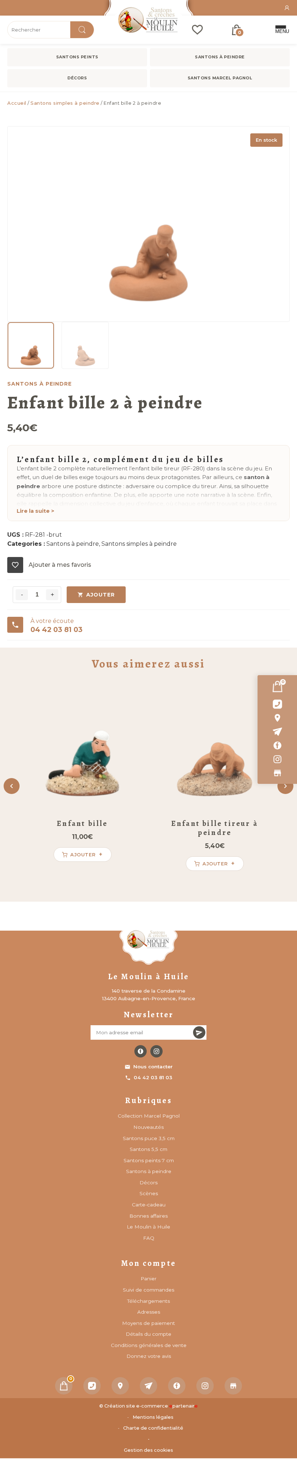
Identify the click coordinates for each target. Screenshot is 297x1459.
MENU (280, 31)
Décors (77, 77)
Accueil (16, 103)
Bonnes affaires (148, 1216)
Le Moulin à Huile (148, 1227)
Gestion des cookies (148, 1450)
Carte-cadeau (149, 1204)
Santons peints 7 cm (149, 1160)
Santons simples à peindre (65, 103)
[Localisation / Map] (277, 718)
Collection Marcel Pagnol (149, 1116)
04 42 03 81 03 (153, 1077)
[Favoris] (197, 30)
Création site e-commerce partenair (151, 1406)
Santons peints (77, 56)
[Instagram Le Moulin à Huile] (156, 1051)
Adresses (148, 1312)
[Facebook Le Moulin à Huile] (140, 1051)
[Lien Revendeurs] (277, 773)
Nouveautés (148, 1127)
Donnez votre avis (148, 1356)
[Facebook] (277, 745)
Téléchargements (148, 1301)
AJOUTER (100, 594)
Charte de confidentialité (153, 1428)
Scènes (148, 1193)
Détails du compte (148, 1334)
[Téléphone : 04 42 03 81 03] (277, 704)
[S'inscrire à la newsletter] (199, 1032)
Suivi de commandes (148, 1290)
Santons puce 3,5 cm (149, 1138)
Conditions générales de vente (149, 1345)
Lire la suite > (35, 511)
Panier (148, 1278)
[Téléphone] (92, 1385)
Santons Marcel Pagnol (220, 77)
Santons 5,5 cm (148, 1149)
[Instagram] (277, 759)
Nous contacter (153, 1066)
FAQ (148, 1238)
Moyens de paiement (148, 1323)
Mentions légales (153, 1417)
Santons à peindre (220, 56)
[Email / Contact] (277, 731)
